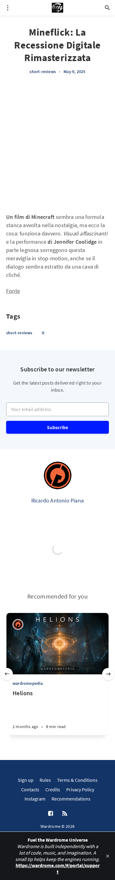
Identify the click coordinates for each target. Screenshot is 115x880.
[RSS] (64, 813)
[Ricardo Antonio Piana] (57, 475)
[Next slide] (108, 674)
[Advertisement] (57, 143)
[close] (108, 856)
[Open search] (107, 7)
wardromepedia (28, 683)
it (43, 332)
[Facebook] (50, 813)
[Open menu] (7, 7)
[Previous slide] (7, 674)
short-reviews (42, 71)
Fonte (13, 290)
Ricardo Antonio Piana (57, 500)
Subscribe (57, 427)
